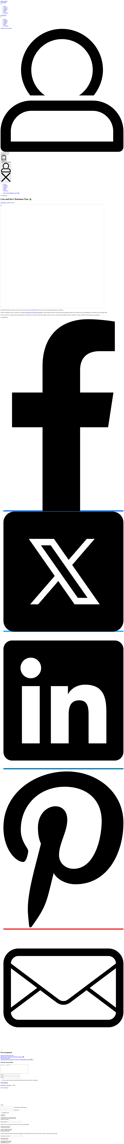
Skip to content (4, 1)
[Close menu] (1, 17)
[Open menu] (1, 4)
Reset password (4, 1138)
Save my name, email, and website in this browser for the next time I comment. (20, 1080)
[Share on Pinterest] (63, 929)
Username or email (5, 1136)
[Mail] (63, 1049)
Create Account (4, 1118)
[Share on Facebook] (63, 511)
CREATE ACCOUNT (5, 1127)
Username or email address (20, 1107)
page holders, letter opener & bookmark (34, 312)
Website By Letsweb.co (6, 1085)
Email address (4, 1121)
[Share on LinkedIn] (63, 768)
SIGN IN (3, 1115)
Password (16, 1110)
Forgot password (12, 1118)
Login (2, 1129)
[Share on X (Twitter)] (63, 631)
